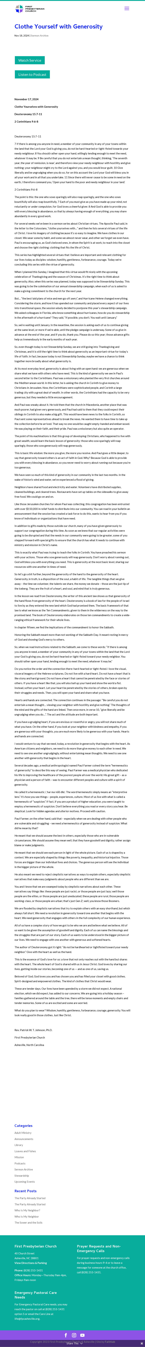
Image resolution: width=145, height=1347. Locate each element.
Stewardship (21, 1175)
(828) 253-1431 (33, 1270)
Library (18, 1145)
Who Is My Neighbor (26, 1216)
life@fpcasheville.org (27, 1318)
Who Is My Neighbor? (27, 1210)
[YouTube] (82, 1335)
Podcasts (19, 1163)
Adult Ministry (22, 1132)
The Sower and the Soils (28, 1222)
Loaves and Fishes (25, 1151)
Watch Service (29, 60)
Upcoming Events (24, 1181)
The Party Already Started (29, 1198)
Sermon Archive (39, 35)
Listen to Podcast (32, 74)
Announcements (23, 1139)
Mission (19, 1157)
